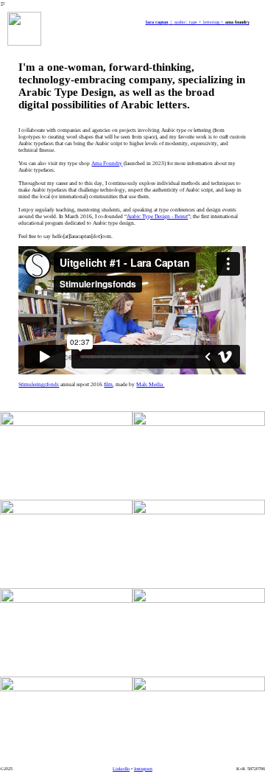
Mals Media (150, 384)
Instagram (143, 768)
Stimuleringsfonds (38, 384)
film (108, 384)
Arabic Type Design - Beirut (157, 216)
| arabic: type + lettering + (185, 21)
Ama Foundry (106, 163)
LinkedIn (121, 768)
